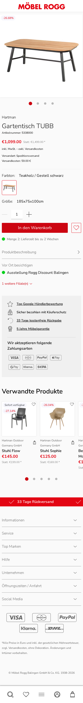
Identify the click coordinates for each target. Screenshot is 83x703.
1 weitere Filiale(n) (15, 283)
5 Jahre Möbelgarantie (33, 329)
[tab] (30, 103)
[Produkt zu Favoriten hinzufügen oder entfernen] (76, 228)
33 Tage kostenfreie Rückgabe (39, 320)
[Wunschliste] (26, 694)
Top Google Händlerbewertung (40, 304)
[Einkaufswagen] (73, 694)
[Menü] (41, 694)
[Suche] (10, 694)
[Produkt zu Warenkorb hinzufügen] (34, 443)
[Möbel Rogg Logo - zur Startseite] (41, 5)
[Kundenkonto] (57, 694)
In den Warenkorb (35, 227)
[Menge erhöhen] (29, 214)
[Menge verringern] (4, 214)
